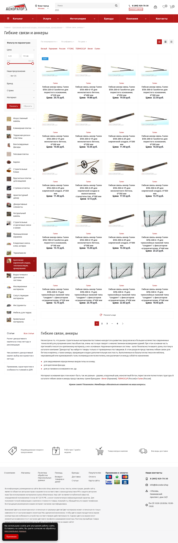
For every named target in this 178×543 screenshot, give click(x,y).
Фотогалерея (78, 18)
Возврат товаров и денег (59, 479)
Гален (97, 49)
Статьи (75, 480)
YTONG (70, 49)
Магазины (25, 473)
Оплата (92, 477)
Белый (44, 49)
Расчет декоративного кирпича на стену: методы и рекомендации (19, 342)
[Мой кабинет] (155, 7)
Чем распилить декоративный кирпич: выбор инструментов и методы (20, 356)
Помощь (59, 473)
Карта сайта (94, 480)
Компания (132, 18)
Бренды (109, 18)
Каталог (18, 18)
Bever (90, 49)
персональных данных (15, 531)
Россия (62, 49)
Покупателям (95, 473)
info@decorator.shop (159, 485)
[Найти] (116, 5)
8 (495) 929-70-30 (140, 5)
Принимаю (11, 536)
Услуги (47, 18)
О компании (9, 473)
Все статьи (29, 333)
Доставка (76, 477)
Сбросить (28, 106)
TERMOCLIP (81, 49)
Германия (53, 49)
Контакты (162, 18)
